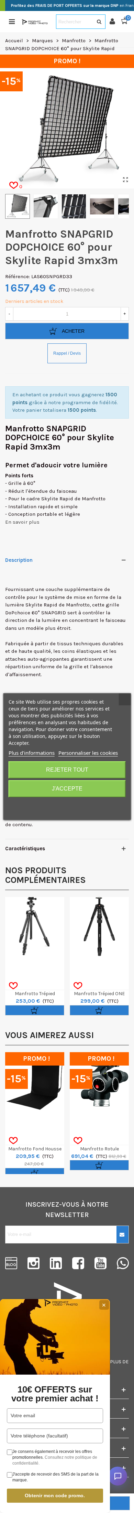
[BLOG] (11, 1263)
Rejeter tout (67, 770)
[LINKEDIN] (56, 1263)
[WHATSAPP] (123, 1263)
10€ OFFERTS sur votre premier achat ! (55, 1394)
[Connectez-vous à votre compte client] (115, 21)
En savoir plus (22, 522)
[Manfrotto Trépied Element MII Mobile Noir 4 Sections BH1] (34, 926)
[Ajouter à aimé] (13, 986)
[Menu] (11, 21)
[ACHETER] (34, 1010)
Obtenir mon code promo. (55, 1495)
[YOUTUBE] (100, 1263)
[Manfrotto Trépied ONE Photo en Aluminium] (99, 926)
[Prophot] (35, 22)
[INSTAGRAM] (33, 1263)
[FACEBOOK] (78, 1263)
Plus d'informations (32, 752)
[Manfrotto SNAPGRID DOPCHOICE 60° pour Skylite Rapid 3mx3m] (125, 180)
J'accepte (67, 789)
